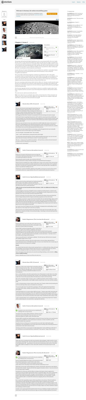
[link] (51, 48)
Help (83, 2)
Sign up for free (52, 13)
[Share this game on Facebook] (56, 19)
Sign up (78, 2)
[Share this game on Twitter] (58, 19)
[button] (36, 34)
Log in (73, 2)
